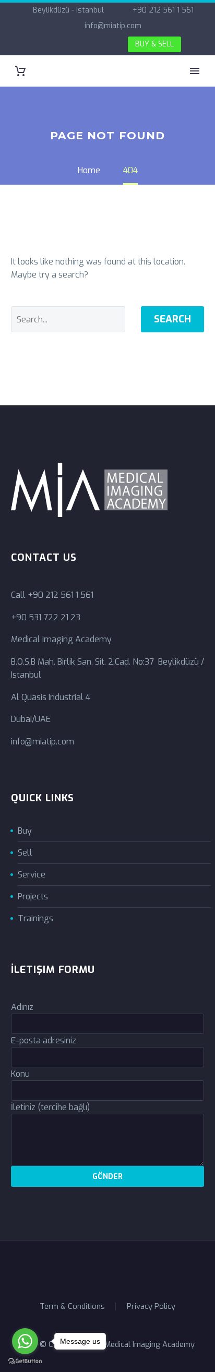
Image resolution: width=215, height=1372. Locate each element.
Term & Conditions (72, 1306)
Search (172, 319)
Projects (33, 896)
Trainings (35, 918)
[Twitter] (55, 45)
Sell (25, 852)
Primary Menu (194, 71)
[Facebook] (39, 45)
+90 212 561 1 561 (163, 10)
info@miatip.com (113, 26)
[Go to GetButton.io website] (25, 1361)
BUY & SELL (154, 44)
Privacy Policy (151, 1306)
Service (31, 874)
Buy (25, 830)
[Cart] (20, 71)
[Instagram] (70, 45)
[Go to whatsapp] (25, 1341)
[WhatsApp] (86, 45)
